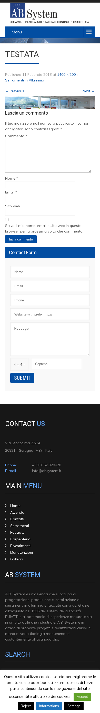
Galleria (16, 559)
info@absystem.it (46, 470)
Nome (11, 178)
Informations (49, 706)
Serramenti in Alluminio (24, 80)
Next (89, 91)
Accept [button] (82, 697)
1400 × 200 (66, 74)
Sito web (12, 206)
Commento (16, 136)
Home (15, 505)
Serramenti (19, 525)
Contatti (17, 519)
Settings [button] (74, 706)
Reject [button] (26, 706)
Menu (17, 31)
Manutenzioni (21, 552)
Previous (14, 91)
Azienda (17, 512)
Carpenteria (20, 539)
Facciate (17, 532)
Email (11, 192)
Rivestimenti (20, 545)
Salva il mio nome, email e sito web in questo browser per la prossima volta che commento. (44, 228)
